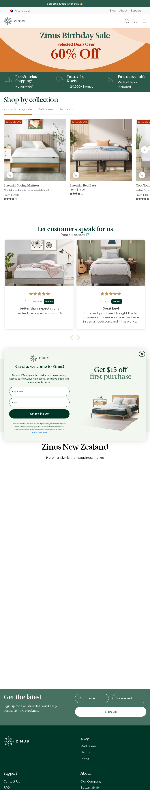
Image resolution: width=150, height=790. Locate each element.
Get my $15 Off (39, 414)
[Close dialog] (142, 354)
